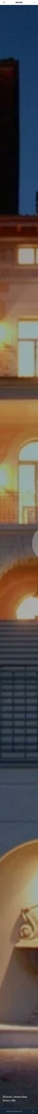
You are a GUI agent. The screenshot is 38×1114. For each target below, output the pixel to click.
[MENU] (4, 2)
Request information (14, 1111)
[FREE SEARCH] (34, 2)
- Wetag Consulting (19, 2)
